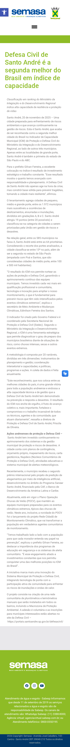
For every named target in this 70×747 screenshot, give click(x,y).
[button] (4, 12)
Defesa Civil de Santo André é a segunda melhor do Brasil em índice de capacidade (33, 70)
